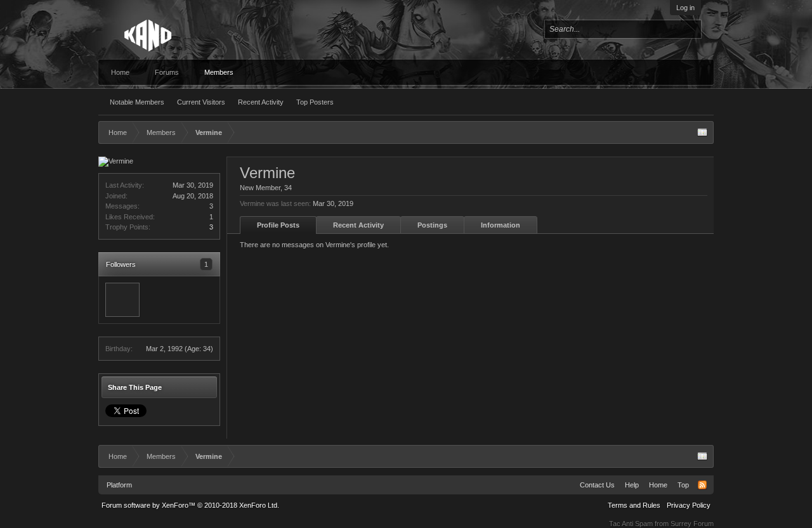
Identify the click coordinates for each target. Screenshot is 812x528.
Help (632, 485)
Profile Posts (278, 225)
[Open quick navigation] (702, 132)
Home (120, 72)
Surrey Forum (692, 523)
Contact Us (597, 485)
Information (500, 225)
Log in (685, 7)
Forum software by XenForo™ (190, 505)
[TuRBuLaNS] (122, 300)
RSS (702, 485)
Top (683, 485)
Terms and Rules (634, 505)
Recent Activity (261, 102)
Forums (167, 72)
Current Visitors (201, 102)
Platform (119, 485)
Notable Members (137, 102)
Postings (432, 225)
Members (218, 72)
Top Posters (315, 102)
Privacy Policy (688, 505)
